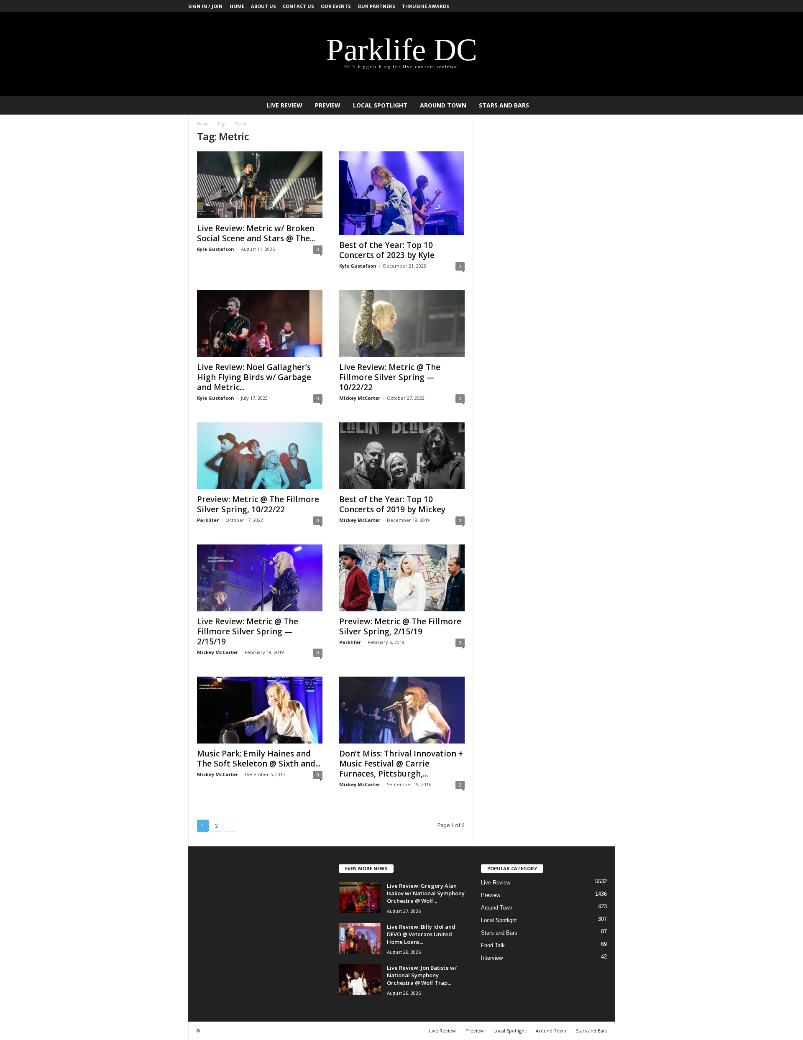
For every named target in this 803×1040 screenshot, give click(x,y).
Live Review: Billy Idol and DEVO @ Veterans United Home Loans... (421, 934)
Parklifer (208, 520)
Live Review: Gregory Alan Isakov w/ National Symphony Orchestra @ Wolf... (426, 893)
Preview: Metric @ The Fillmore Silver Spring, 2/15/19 (400, 626)
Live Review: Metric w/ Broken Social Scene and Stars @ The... (256, 233)
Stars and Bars (504, 105)
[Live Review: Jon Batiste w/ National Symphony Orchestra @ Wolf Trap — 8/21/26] (360, 979)
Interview (492, 958)
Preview (327, 105)
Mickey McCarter (359, 398)
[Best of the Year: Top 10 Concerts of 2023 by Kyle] (402, 193)
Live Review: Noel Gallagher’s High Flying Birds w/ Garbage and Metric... (254, 377)
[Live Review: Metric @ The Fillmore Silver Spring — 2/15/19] (259, 577)
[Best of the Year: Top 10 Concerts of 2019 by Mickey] (402, 455)
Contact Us (298, 6)
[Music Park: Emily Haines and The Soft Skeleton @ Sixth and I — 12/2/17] (259, 710)
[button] (602, 105)
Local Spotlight (380, 105)
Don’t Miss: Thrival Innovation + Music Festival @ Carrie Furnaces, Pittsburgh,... (401, 763)
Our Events (336, 6)
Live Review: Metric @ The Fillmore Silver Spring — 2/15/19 (247, 631)
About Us (263, 6)
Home (237, 6)
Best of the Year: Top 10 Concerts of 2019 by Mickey (392, 504)
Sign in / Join (205, 6)
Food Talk (493, 945)
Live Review (284, 105)
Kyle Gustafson (215, 249)
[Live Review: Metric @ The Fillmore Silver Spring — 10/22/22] (402, 323)
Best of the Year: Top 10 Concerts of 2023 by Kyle (387, 250)
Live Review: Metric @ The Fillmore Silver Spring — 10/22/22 (389, 377)
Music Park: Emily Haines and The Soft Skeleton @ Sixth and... (258, 758)
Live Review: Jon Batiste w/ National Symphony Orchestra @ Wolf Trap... (422, 975)
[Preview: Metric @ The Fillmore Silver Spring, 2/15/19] (402, 577)
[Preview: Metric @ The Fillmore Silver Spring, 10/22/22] (259, 455)
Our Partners (376, 6)
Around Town (443, 105)
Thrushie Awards (425, 6)
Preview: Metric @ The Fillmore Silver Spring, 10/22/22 (258, 504)
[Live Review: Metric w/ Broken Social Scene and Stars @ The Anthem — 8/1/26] (259, 184)
